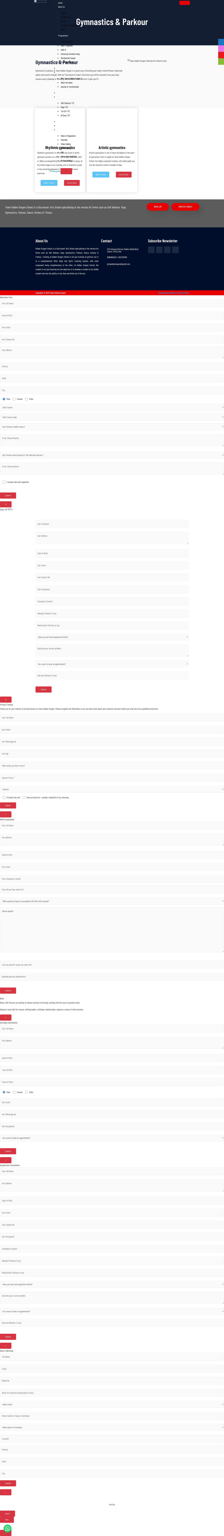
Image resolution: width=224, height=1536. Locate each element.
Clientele (64, 139)
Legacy (63, 12)
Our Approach (66, 17)
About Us (61, 6)
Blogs (63, 29)
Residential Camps (68, 58)
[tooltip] (221, 42)
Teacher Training (64, 96)
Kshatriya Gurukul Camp (70, 53)
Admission (62, 68)
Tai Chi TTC (65, 111)
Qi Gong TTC (65, 115)
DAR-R (63, 49)
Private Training (67, 62)
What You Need (66, 82)
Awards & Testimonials (70, 86)
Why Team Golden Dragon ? (71, 78)
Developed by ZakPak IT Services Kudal (173, 293)
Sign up (158, 207)
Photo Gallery (66, 148)
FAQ (62, 152)
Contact (61, 125)
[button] (7, 1528)
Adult (7, 1513)
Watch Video (185, 207)
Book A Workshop (64, 92)
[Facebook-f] (151, 250)
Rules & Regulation (68, 135)
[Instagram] (159, 250)
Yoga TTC (64, 107)
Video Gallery (66, 144)
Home (60, 2)
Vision (63, 21)
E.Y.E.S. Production (65, 121)
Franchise (62, 72)
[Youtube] (167, 250)
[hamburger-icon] (184, 3)
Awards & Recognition (69, 25)
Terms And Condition (69, 156)
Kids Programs (66, 41)
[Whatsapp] (175, 250)
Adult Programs (67, 45)
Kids (7, 1520)
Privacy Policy (66, 160)
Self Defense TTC (67, 103)
